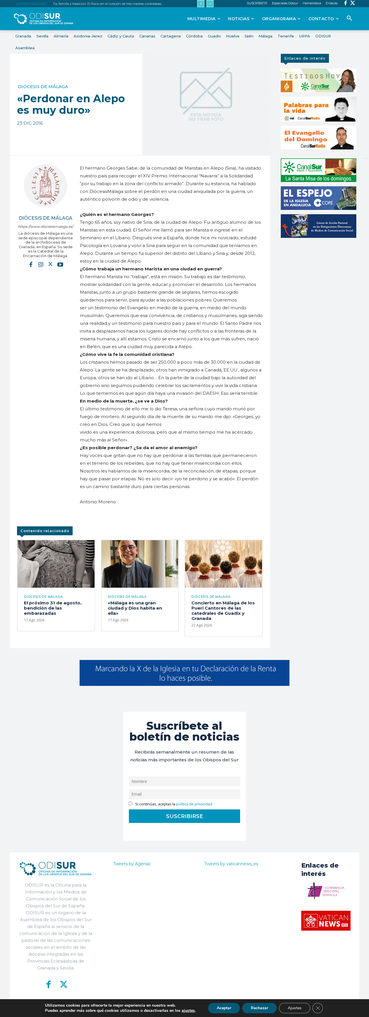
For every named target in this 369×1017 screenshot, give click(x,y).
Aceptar (224, 1008)
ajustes (188, 1010)
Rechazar (259, 1008)
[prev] (200, 3)
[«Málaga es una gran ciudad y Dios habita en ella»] (139, 564)
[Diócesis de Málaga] (45, 185)
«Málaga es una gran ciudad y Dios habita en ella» (135, 608)
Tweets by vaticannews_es (231, 863)
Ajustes (295, 1008)
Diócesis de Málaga (43, 86)
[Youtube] (60, 264)
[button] (349, 18)
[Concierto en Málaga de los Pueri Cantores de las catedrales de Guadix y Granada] (223, 564)
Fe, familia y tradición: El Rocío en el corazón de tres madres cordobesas (107, 4)
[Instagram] (41, 264)
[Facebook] (345, 3)
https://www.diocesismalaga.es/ (45, 226)
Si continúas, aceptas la (173, 804)
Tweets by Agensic (132, 863)
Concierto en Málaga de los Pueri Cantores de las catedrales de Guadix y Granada (223, 610)
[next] (210, 3)
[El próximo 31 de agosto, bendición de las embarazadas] (56, 564)
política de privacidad (194, 804)
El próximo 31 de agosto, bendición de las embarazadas (53, 608)
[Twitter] (352, 3)
